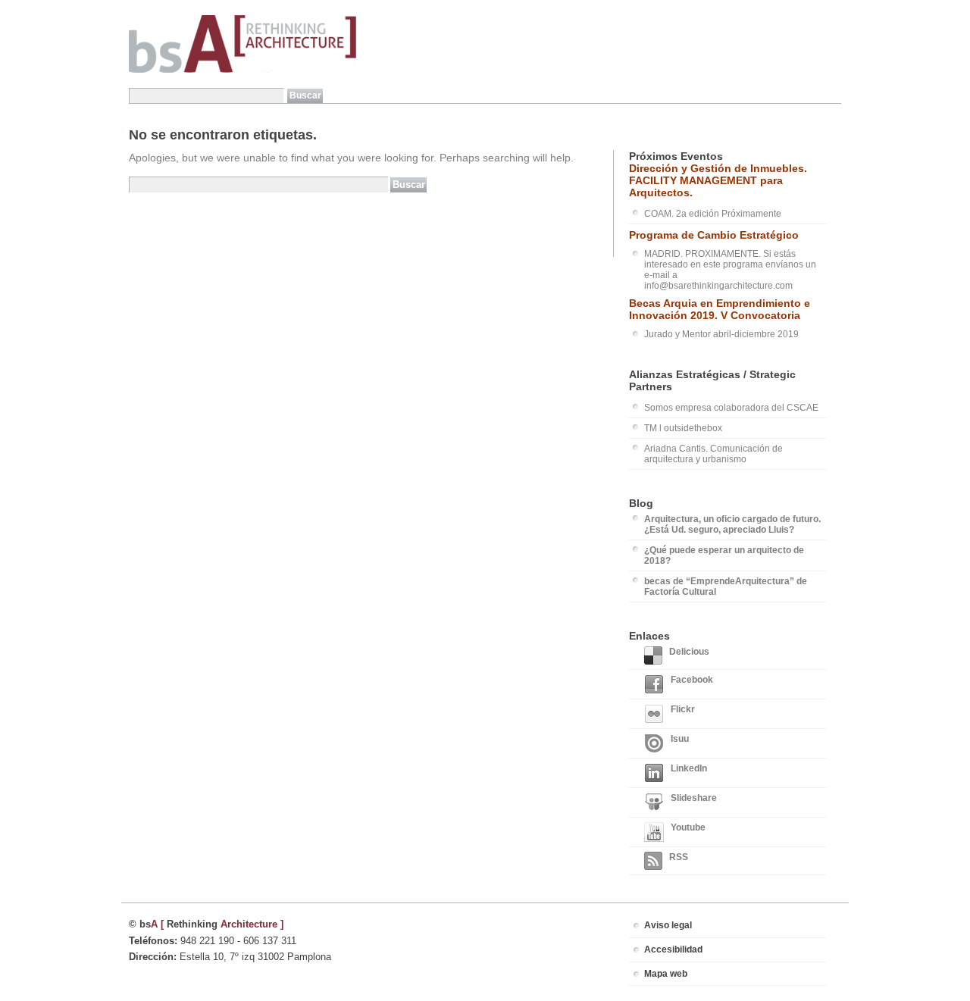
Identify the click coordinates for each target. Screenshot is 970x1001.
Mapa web (665, 973)
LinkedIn (689, 768)
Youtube (688, 827)
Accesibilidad (673, 949)
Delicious (689, 651)
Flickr (683, 709)
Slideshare (694, 798)
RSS (678, 857)
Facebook (692, 679)
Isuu (680, 739)
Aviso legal (668, 925)
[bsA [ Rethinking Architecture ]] (242, 70)
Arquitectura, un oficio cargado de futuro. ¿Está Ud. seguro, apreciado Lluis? (732, 524)
